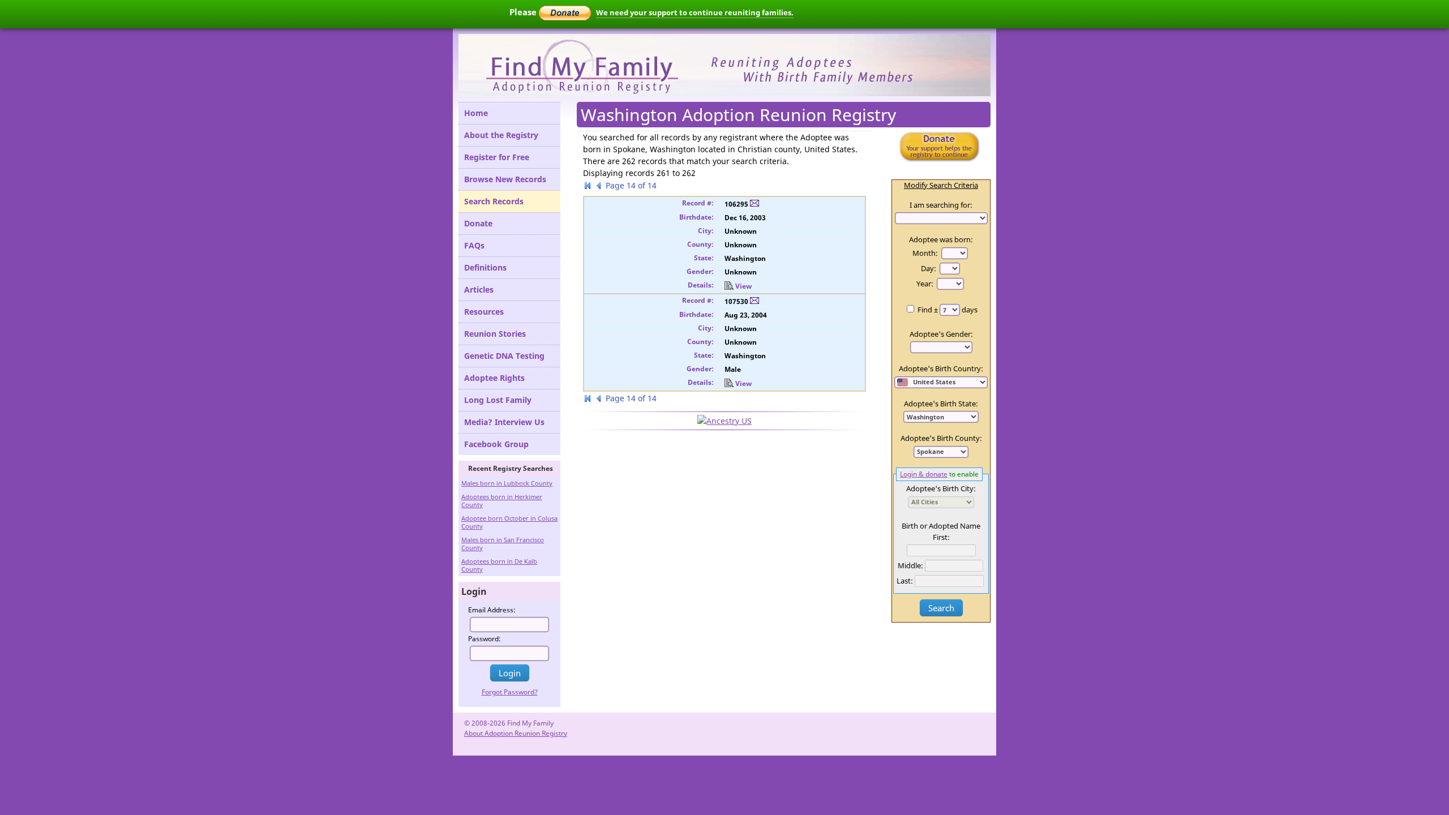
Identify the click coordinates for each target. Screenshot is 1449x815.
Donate (478, 223)
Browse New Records (505, 179)
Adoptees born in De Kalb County (499, 565)
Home (476, 113)
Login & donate (924, 473)
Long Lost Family (497, 399)
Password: (484, 639)
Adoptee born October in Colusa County (509, 522)
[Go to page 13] (598, 187)
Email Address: (492, 610)
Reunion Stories (495, 333)
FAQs (474, 245)
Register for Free (496, 157)
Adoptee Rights (494, 377)
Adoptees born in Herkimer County (501, 500)
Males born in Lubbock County (506, 483)
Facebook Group (496, 444)
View (743, 286)
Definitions (485, 267)
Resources (484, 311)
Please (524, 12)
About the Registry (501, 135)
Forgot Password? (510, 692)
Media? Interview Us (504, 422)
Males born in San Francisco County (502, 543)
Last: (905, 581)
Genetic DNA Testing (504, 355)
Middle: (910, 565)
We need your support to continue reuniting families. (695, 12)
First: (941, 537)
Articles (479, 289)
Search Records (494, 201)
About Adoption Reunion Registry (515, 733)
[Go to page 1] (587, 187)
